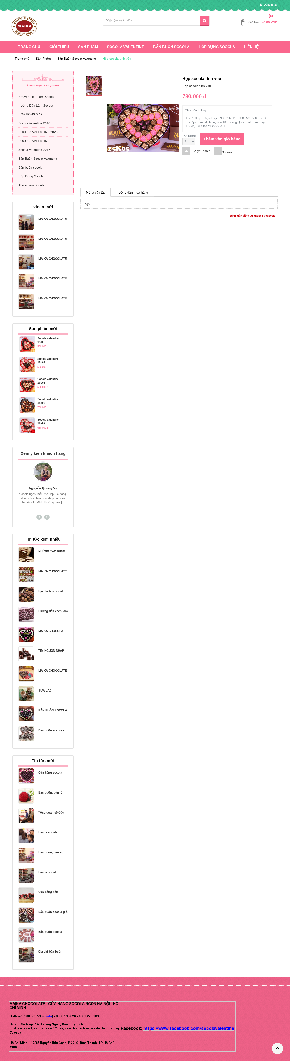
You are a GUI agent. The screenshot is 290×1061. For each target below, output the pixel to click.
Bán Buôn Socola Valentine (76, 58)
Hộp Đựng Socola (31, 176)
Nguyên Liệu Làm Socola (36, 96)
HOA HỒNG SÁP (30, 114)
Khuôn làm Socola (31, 185)
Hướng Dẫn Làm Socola (35, 105)
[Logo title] (24, 26)
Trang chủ (22, 58)
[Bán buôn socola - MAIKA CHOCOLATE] (26, 733)
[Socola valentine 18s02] (27, 425)
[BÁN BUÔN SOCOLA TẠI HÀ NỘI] (26, 713)
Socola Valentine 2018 (34, 123)
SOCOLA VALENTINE (33, 141)
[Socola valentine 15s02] (27, 364)
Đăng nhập (270, 4)
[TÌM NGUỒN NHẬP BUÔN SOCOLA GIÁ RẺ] (26, 654)
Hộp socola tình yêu (117, 58)
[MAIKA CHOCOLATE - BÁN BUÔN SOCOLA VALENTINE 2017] (26, 674)
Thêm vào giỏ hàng (222, 139)
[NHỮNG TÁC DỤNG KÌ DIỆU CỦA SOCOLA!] (26, 554)
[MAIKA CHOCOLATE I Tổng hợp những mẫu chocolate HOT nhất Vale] (26, 222)
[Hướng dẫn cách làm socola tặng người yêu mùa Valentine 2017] (26, 614)
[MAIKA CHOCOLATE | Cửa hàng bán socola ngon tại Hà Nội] (26, 262)
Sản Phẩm (43, 58)
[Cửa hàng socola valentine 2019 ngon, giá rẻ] (26, 776)
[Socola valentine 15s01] (27, 384)
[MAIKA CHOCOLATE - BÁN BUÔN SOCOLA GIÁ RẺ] (26, 574)
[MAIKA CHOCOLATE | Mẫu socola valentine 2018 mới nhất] (26, 301)
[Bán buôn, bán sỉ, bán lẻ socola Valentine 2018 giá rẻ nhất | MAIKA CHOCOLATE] (26, 855)
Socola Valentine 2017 (34, 150)
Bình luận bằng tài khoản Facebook (252, 215)
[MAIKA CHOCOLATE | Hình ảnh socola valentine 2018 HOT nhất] (26, 281)
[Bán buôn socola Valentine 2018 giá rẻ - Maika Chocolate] (26, 935)
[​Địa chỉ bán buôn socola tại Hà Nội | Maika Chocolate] (26, 955)
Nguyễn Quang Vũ (43, 488)
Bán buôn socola (30, 167)
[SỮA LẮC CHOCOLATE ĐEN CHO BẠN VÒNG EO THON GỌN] (26, 694)
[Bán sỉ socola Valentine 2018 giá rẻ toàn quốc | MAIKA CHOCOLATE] (26, 875)
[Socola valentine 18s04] (27, 405)
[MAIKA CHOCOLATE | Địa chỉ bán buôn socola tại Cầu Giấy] (26, 242)
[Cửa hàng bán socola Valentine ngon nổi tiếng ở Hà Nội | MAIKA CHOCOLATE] (26, 895)
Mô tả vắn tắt (95, 192)
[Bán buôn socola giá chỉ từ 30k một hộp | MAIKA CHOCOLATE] (26, 915)
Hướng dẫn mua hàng (132, 192)
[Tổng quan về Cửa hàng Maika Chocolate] (26, 815)
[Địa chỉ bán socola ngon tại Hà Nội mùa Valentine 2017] (26, 594)
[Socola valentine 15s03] (27, 344)
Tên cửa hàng (195, 110)
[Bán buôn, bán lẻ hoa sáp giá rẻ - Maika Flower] (26, 796)
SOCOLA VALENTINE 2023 (38, 132)
